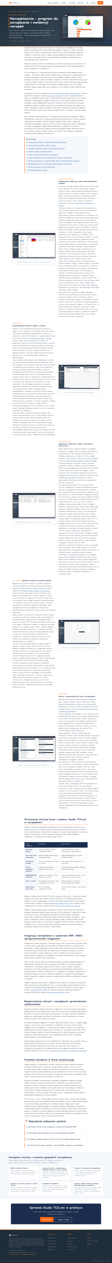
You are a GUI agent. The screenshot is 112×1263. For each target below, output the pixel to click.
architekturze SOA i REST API (40, 990)
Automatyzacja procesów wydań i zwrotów (42, 145)
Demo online (47, 1219)
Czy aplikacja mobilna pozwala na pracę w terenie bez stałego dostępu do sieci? (54, 1139)
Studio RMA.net (52, 1246)
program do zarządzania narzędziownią (67, 93)
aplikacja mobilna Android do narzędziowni (36, 591)
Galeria (64, 3)
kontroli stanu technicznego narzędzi (68, 906)
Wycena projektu (72, 1246)
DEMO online (51, 1249)
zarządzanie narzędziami (54, 96)
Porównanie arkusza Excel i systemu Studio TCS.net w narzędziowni (50, 158)
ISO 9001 (71, 478)
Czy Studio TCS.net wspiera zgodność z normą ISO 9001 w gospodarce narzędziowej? (55, 1145)
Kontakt (93, 3)
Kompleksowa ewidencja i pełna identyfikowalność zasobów (47, 142)
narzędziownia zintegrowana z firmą (61, 903)
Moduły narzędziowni (53, 3)
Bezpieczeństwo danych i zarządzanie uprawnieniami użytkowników (50, 164)
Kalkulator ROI (71, 1249)
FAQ (87, 3)
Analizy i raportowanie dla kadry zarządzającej (43, 154)
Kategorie (70, 1241)
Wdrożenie (81, 3)
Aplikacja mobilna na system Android (40, 151)
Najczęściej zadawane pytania (37, 170)
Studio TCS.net (52, 1238)
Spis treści (70, 1243)
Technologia (72, 3)
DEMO (100, 3)
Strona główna (12, 11)
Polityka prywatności (92, 1241)
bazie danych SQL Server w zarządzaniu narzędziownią (69, 1051)
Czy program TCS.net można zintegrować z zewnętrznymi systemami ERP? (52, 1127)
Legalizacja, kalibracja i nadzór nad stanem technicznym (46, 148)
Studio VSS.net (52, 1243)
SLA (88, 1246)
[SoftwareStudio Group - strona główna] (14, 3)
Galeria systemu (71, 1238)
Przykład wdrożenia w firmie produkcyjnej (41, 167)
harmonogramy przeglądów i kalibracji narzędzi (81, 461)
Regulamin (90, 1243)
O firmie (89, 1238)
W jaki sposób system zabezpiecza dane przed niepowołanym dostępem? (51, 1133)
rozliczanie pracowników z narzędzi (40, 338)
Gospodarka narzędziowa (23, 11)
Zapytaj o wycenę (63, 1219)
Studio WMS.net (52, 1241)
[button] (34, 247)
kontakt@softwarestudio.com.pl (28, 1254)
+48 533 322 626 (13, 1254)
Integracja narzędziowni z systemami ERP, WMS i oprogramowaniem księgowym (54, 161)
